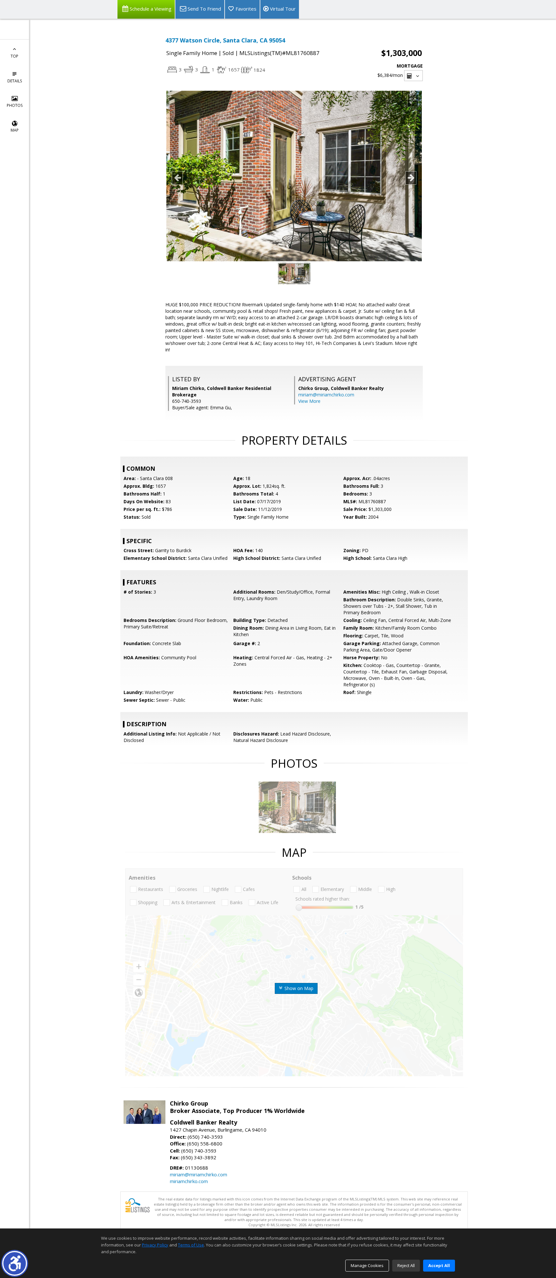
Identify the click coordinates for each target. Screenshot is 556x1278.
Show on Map (298, 988)
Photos (15, 105)
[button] (14, 1263)
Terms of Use (191, 1245)
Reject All (406, 1265)
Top (14, 56)
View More (309, 401)
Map (15, 130)
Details (14, 81)
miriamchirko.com (189, 1181)
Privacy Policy (155, 1245)
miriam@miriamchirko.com (326, 395)
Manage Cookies (367, 1265)
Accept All (439, 1265)
